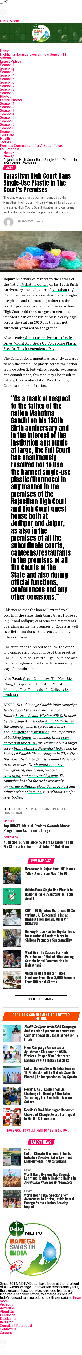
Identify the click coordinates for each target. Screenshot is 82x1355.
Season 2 (7, 68)
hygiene (19, 731)
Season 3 (7, 72)
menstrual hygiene (43, 775)
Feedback (7, 1315)
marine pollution (22, 786)
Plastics (59, 809)
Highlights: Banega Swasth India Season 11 (33, 54)
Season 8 (7, 89)
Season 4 (7, 75)
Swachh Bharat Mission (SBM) (38, 715)
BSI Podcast (9, 149)
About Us (7, 1312)
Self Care (7, 135)
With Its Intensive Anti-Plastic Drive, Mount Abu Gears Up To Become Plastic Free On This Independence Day (40, 343)
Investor (6, 1322)
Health (5, 139)
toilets (26, 737)
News (8, 156)
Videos (5, 58)
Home (4, 51)
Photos (5, 96)
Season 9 (7, 93)
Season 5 (7, 79)
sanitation (41, 731)
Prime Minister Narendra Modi (38, 748)
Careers (6, 1333)
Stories (5, 142)
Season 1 (7, 65)
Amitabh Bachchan (59, 721)
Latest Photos (11, 100)
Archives (6, 1305)
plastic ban (34, 770)
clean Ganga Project (52, 786)
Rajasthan (59, 289)
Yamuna (34, 791)
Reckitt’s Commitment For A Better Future (31, 146)
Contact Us (8, 1329)
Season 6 (7, 82)
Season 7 (7, 86)
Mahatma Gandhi (34, 284)
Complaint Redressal (16, 1326)
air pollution (43, 764)
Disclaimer (8, 1319)
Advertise (7, 1308)
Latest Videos (11, 61)
